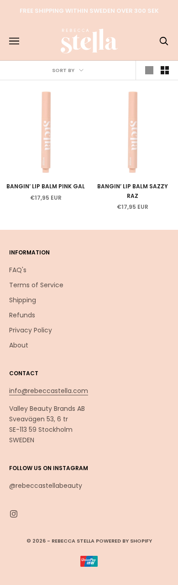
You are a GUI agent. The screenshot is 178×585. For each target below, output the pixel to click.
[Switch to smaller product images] (165, 70)
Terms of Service (36, 285)
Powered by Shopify (124, 540)
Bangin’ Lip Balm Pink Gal (45, 186)
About (18, 345)
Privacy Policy (30, 330)
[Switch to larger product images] (149, 70)
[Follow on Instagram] (13, 513)
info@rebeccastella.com (48, 390)
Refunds (22, 315)
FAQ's (17, 269)
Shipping (22, 300)
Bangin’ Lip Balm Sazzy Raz (132, 190)
